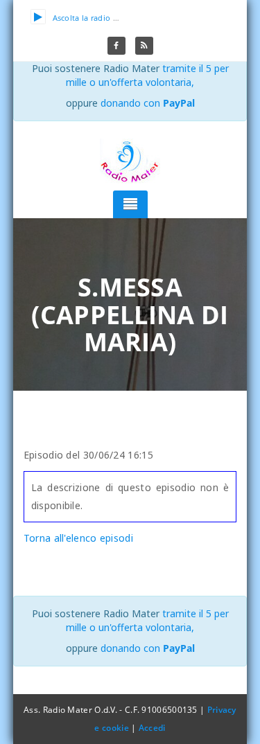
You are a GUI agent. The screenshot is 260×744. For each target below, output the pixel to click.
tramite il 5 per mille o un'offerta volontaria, (147, 75)
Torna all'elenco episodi (78, 537)
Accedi (152, 728)
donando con (148, 102)
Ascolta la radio (82, 17)
